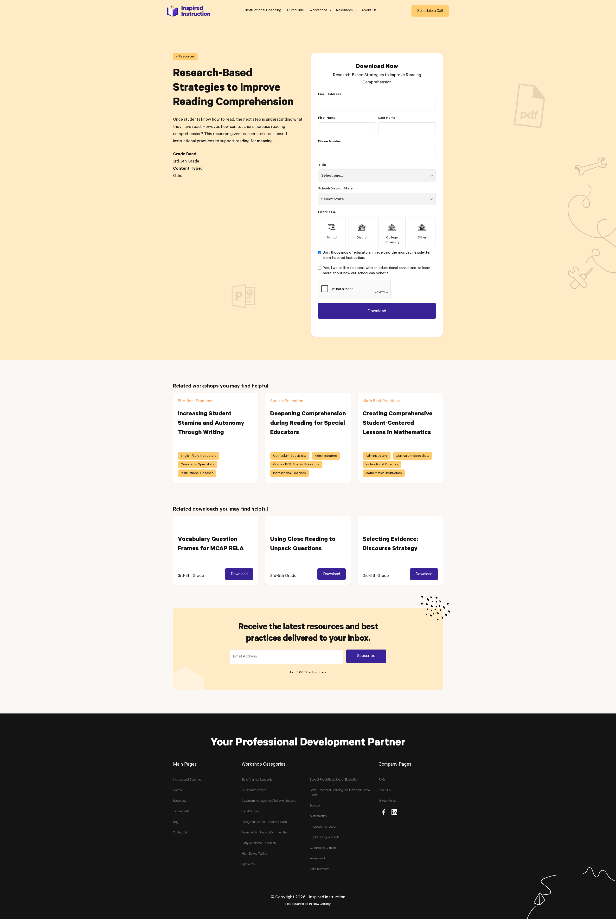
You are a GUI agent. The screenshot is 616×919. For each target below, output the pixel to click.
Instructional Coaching (263, 11)
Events (177, 790)
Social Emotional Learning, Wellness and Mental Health (340, 793)
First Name (326, 118)
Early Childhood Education (259, 843)
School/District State (335, 189)
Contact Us (180, 833)
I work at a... (327, 212)
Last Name (386, 118)
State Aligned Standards (257, 780)
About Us (369, 11)
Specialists (248, 864)
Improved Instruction (323, 827)
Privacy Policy (387, 801)
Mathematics (318, 816)
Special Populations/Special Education (334, 780)
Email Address (329, 95)
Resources (179, 801)
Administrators (319, 869)
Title (322, 165)
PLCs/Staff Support (254, 790)
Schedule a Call (430, 10)
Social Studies (250, 811)
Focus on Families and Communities (265, 833)
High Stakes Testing (254, 854)
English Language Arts (324, 837)
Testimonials (181, 811)
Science (315, 806)
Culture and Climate (323, 848)
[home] (189, 11)
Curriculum (295, 11)
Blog (176, 822)
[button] (319, 10)
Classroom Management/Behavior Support (269, 801)
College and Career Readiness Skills (264, 822)
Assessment (317, 859)
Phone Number (329, 142)
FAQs (382, 780)
